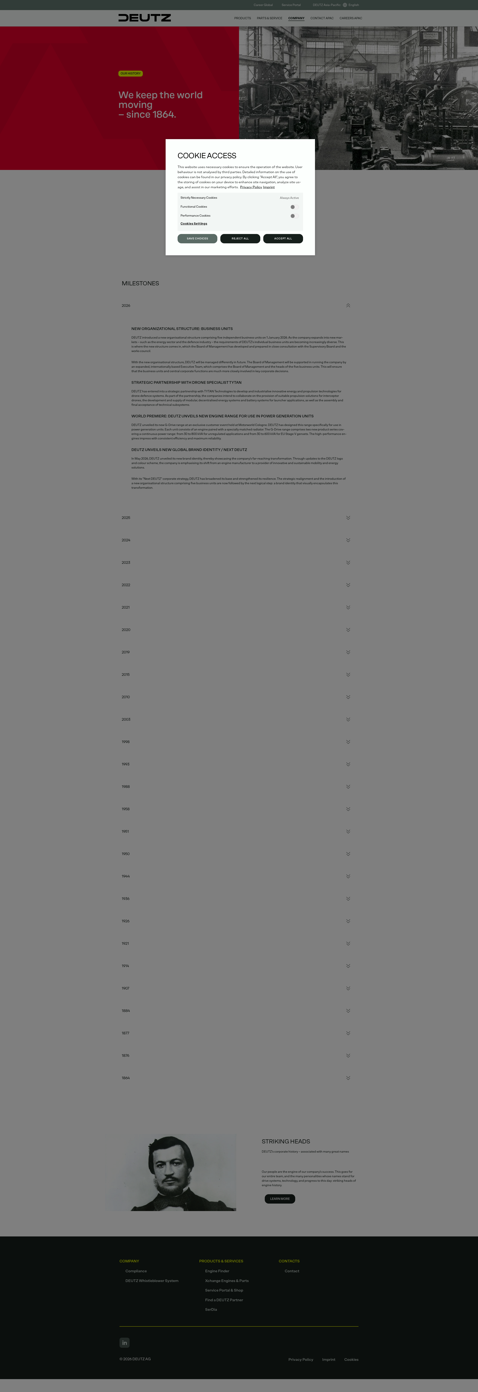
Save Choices (197, 238)
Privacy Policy (251, 187)
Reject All (240, 238)
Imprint (269, 187)
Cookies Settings (194, 223)
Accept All (283, 238)
